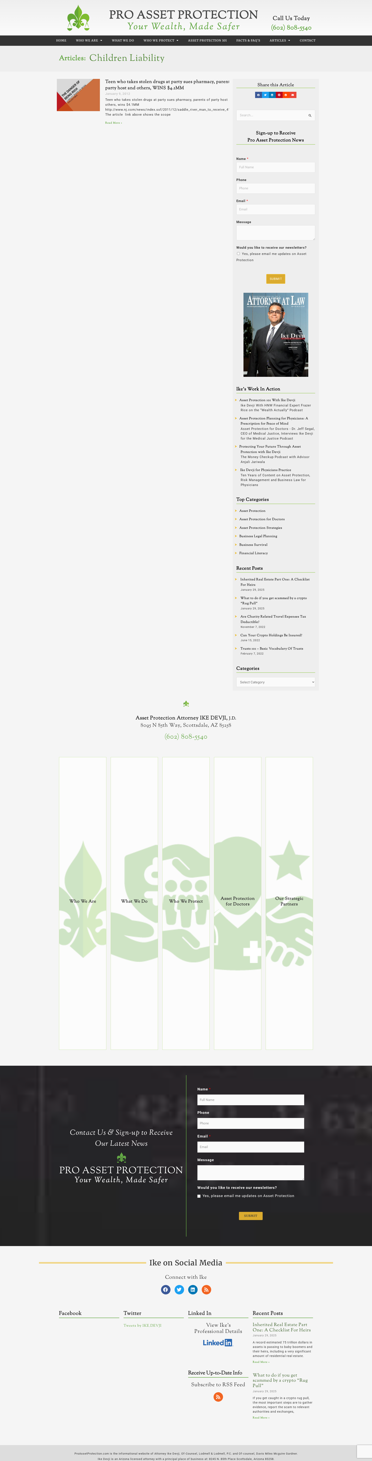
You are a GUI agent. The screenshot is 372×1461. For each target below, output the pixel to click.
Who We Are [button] (87, 40)
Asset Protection (252, 511)
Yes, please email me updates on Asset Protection (248, 1196)
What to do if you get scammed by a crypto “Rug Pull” (280, 1380)
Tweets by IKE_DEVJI (143, 1325)
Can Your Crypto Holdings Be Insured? (271, 635)
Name (242, 159)
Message (243, 222)
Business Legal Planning (258, 536)
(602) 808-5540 (291, 27)
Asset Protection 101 (207, 40)
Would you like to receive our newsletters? (271, 248)
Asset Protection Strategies (260, 528)
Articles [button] (278, 40)
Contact (308, 40)
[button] (258, 95)
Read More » (113, 123)
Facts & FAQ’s (248, 40)
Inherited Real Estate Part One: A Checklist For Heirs (282, 1328)
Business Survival (253, 545)
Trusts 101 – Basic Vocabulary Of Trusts (271, 649)
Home (61, 40)
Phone (241, 180)
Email (242, 201)
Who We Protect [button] (159, 40)
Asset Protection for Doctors (262, 519)
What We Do (123, 40)
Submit (276, 279)
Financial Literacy (253, 553)
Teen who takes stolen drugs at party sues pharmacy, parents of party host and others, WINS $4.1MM (171, 85)
